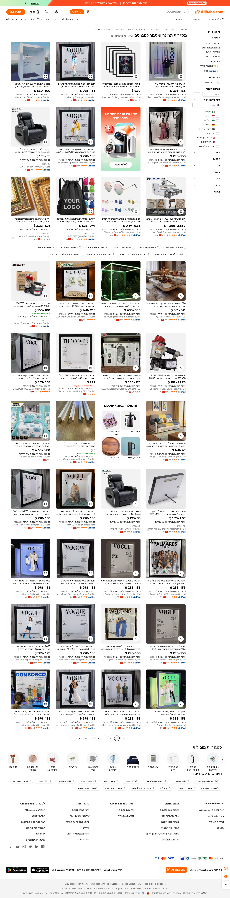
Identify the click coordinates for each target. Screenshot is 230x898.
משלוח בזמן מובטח (170, 822)
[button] (87, 12)
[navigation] (206, 384)
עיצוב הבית (155, 29)
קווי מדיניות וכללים (170, 839)
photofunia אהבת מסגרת (206, 781)
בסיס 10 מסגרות (44, 247)
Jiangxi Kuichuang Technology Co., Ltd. (167, 456)
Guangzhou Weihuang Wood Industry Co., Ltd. (75, 459)
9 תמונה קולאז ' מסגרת (155, 781)
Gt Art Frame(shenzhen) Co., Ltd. (34, 236)
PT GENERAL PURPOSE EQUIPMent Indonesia (30, 389)
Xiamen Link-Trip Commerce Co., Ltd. (32, 97)
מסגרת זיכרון (109, 781)
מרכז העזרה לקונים (80, 810)
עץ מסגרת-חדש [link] (102, 29)
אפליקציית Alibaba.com (64, 870)
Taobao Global (128, 884)
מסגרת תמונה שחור (113, 788)
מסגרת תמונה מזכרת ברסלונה (133, 254)
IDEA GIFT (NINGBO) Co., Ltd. (81, 236)
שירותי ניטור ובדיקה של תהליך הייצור (162, 833)
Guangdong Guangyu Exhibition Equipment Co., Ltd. (75, 316)
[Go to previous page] (123, 738)
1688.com (83, 884)
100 (79, 738)
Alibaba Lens (206, 870)
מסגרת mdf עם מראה (69, 247)
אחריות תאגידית (216, 822)
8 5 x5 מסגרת (130, 781)
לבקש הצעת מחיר (126, 816)
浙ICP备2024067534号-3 (195, 893)
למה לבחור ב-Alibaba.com (211, 810)
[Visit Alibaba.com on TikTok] (11, 847)
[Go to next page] (73, 738)
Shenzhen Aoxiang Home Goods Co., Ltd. (121, 97)
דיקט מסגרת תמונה (121, 247)
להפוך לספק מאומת (35, 828)
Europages (160, 884)
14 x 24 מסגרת (65, 781)
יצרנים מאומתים (126, 810)
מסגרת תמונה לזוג (209, 788)
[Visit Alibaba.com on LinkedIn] (36, 847)
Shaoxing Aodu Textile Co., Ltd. (35, 456)
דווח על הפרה (83, 839)
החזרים (86, 828)
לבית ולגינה (170, 29)
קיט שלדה (164, 788)
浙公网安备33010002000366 (166, 893)
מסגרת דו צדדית (185, 788)
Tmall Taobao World (99, 884)
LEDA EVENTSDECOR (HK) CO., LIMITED (121, 389)
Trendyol (148, 884)
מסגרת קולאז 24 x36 (147, 247)
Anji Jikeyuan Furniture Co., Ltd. (35, 166)
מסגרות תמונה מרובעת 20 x (99, 254)
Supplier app (110, 870)
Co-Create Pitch (216, 816)
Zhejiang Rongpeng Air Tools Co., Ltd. (168, 389)
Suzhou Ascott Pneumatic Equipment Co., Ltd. (30, 323)
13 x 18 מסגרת (180, 781)
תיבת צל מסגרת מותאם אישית (168, 254)
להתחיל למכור (38, 816)
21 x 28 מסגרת (43, 781)
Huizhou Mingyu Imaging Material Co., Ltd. (166, 529)
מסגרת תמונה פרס (174, 247)
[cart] (46, 12)
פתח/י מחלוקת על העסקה (77, 822)
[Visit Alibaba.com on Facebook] (43, 847)
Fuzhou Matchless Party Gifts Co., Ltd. (77, 391)
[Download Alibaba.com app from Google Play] (16, 870)
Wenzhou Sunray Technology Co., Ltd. (122, 232)
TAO (139, 884)
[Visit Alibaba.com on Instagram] (24, 847)
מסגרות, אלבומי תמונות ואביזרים (130, 29)
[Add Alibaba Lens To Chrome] (176, 870)
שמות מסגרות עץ (20, 781)
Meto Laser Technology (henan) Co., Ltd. (166, 97)
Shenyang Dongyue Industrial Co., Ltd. (122, 316)
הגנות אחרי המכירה (170, 828)
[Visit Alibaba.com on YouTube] (18, 847)
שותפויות (40, 833)
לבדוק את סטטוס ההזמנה (33, 822)
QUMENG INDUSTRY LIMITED (171, 316)
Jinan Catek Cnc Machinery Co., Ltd (168, 232)
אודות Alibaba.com (214, 803)
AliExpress (70, 884)
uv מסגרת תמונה (87, 781)
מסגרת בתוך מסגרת (87, 788)
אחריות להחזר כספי (170, 816)
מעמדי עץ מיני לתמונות (141, 788)
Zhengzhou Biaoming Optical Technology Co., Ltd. (75, 162)
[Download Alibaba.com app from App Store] (40, 870)
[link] (226, 868)
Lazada (115, 884)
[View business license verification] (143, 893)
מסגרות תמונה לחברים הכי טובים (63, 254)
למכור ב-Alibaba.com (35, 810)
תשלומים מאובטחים (169, 810)
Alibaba (183, 29)
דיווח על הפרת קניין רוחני (78, 833)
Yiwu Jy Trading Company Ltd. (80, 97)
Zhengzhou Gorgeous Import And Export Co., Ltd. (166, 162)
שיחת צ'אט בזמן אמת (79, 816)
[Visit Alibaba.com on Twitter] (30, 847)
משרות (220, 828)
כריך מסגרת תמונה (95, 247)
